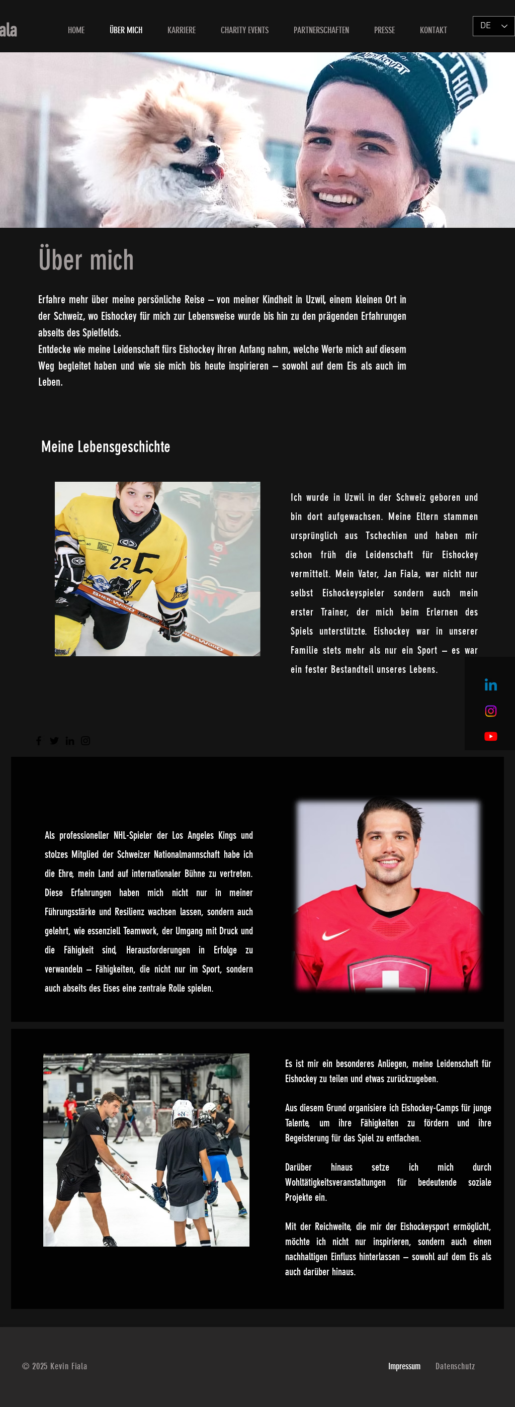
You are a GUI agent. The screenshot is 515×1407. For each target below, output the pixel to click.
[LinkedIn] (70, 741)
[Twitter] (54, 741)
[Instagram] (490, 711)
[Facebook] (39, 741)
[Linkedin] (490, 685)
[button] (244, 30)
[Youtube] (490, 736)
